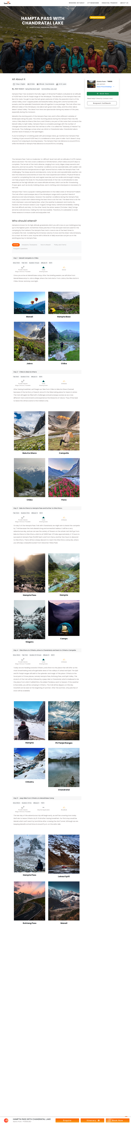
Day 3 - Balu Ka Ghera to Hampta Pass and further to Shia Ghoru (38, 508)
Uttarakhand (93, 3)
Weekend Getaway (77, 3)
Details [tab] (15, 245)
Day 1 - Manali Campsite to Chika (26, 258)
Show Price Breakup (104, 87)
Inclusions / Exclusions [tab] (29, 245)
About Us (124, 3)
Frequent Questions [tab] (20, 249)
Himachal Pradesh (109, 3)
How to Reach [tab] (46, 245)
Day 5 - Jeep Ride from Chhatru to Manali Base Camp (34, 798)
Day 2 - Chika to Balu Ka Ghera (25, 372)
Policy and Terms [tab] (60, 245)
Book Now (104, 94)
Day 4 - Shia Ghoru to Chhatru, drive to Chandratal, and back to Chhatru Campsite (45, 650)
